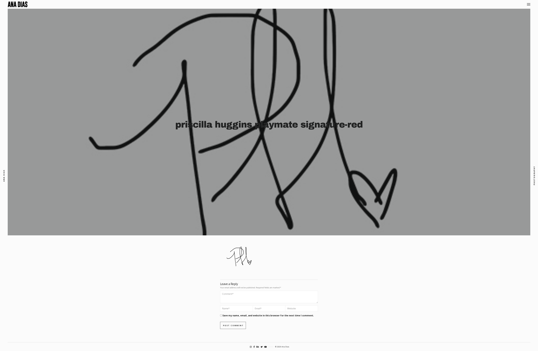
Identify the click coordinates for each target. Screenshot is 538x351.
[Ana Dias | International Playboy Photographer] (17, 4)
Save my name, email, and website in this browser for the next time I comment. (268, 315)
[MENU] (528, 3)
